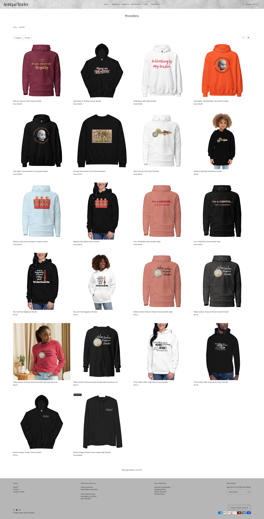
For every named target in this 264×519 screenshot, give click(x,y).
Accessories (135, 4)
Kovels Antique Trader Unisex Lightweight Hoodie (92, 452)
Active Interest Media (26, 513)
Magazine (115, 4)
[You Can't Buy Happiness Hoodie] (41, 281)
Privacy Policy (159, 494)
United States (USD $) (239, 508)
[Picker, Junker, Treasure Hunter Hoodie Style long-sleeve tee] (101, 351)
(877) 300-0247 (86, 499)
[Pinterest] (19, 510)
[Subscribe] (248, 491)
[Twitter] (17, 510)
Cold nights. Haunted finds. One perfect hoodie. (211, 101)
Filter (28, 38)
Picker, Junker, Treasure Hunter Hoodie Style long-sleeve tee (95, 382)
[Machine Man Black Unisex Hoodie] (101, 211)
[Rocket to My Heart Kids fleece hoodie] (222, 140)
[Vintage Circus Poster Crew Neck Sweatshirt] (101, 140)
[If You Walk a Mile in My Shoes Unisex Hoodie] (162, 351)
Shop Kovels (155, 4)
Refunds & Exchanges (162, 487)
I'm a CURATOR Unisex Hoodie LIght (147, 242)
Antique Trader (18, 492)
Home (106, 4)
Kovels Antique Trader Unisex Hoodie (27, 452)
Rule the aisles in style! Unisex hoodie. (27, 101)
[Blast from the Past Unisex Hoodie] (162, 140)
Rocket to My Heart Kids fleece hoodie (208, 171)
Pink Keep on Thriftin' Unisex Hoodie (87, 101)
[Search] (243, 4)
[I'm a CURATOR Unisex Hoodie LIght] (162, 211)
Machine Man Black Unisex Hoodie (86, 242)
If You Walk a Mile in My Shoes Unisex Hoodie (151, 382)
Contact (16, 489)
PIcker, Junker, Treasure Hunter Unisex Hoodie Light (153, 312)
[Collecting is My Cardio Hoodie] (162, 70)
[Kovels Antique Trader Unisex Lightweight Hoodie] (101, 421)
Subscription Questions (89, 489)
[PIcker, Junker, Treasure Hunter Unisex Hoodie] (222, 281)
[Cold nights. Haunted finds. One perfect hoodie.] (222, 70)
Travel (145, 4)
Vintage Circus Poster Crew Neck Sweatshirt (89, 171)
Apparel (125, 4)
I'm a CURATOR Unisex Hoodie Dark (207, 242)
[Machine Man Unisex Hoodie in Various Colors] (41, 211)
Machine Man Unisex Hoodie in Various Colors (30, 242)
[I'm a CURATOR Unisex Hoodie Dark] (222, 211)
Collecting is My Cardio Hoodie (145, 101)
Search (15, 487)
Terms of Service (160, 492)
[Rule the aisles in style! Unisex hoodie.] (41, 70)
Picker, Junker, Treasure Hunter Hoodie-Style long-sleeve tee (35, 382)
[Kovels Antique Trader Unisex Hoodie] (41, 421)
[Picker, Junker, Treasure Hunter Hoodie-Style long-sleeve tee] (41, 351)
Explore (19, 38)
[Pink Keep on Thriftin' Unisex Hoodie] (101, 70)
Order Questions (87, 487)
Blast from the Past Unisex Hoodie (146, 171)
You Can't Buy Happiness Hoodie (25, 312)
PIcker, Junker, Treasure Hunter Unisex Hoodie (211, 312)
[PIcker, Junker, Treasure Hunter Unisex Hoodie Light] (162, 281)
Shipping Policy (160, 489)
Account (248, 4)
